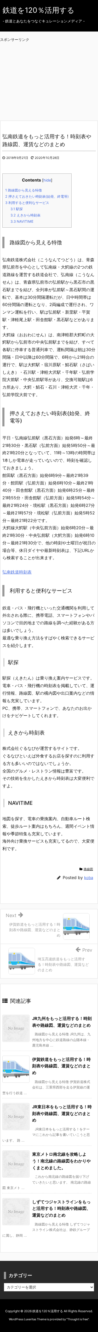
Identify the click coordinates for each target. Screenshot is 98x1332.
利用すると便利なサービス (27, 203)
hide (47, 180)
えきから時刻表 (25, 215)
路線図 (88, 869)
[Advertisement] (51, 76)
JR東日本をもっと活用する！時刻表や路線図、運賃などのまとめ (62, 1113)
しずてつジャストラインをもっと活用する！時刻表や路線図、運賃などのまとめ (61, 1208)
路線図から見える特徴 (23, 190)
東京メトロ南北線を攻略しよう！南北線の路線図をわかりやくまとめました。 (61, 1161)
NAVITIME (21, 221)
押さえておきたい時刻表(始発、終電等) (37, 196)
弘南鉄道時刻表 (17, 572)
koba (88, 877)
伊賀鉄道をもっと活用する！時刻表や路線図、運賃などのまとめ (61, 1066)
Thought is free (77, 1319)
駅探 (16, 209)
